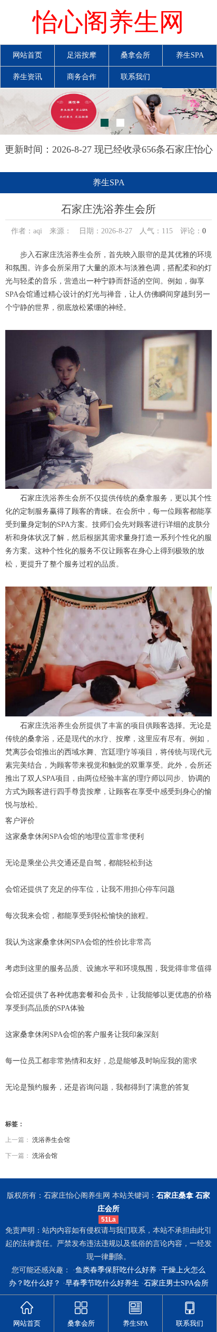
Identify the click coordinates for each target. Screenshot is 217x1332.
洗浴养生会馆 (51, 1140)
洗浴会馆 (44, 1155)
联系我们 (135, 77)
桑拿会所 (135, 55)
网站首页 (27, 55)
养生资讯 (27, 77)
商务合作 (81, 77)
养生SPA (190, 55)
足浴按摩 (81, 55)
